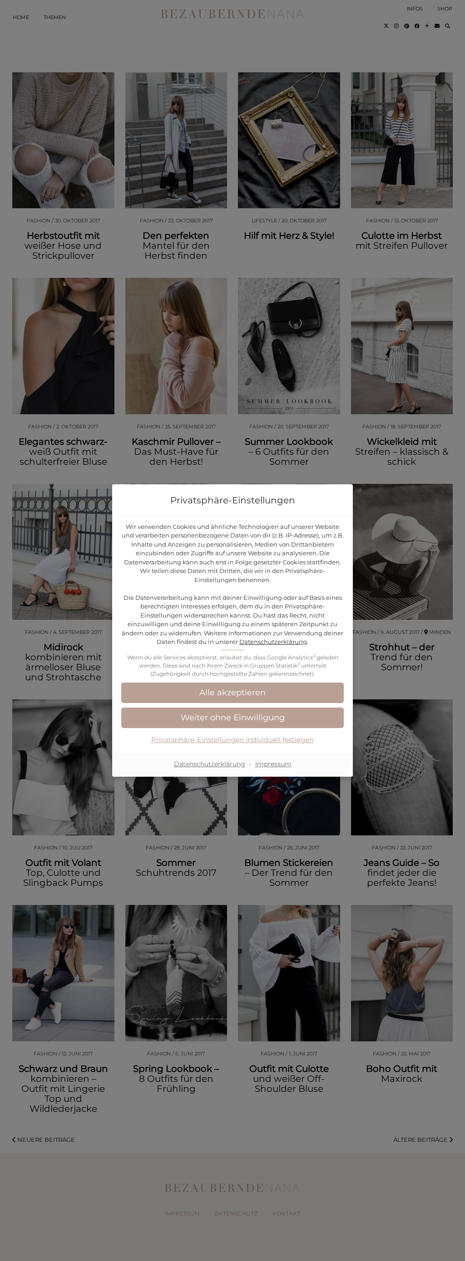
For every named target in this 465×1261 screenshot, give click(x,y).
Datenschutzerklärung (273, 641)
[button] (232, 693)
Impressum (273, 764)
